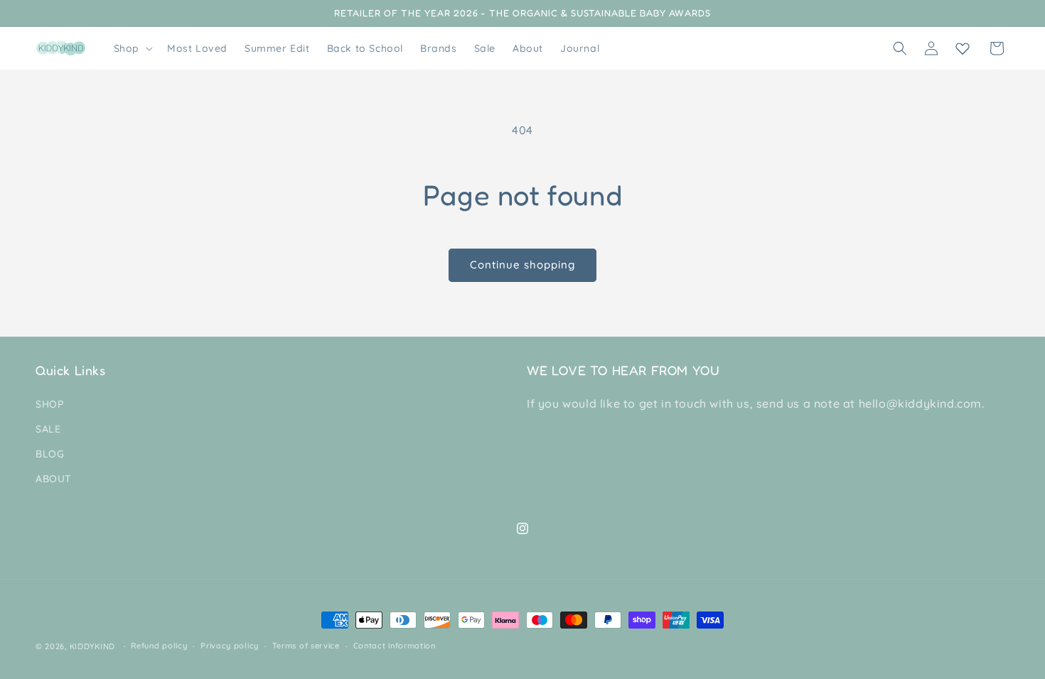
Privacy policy (229, 646)
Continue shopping (522, 264)
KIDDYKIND (92, 646)
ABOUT (54, 478)
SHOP (49, 404)
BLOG (50, 453)
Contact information (394, 646)
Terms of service (306, 646)
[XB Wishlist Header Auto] (962, 48)
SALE (48, 429)
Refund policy (159, 646)
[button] (132, 48)
